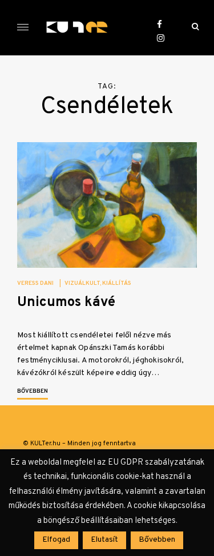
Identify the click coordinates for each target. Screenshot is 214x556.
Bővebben (32, 391)
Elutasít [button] (104, 540)
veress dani (35, 283)
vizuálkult (82, 283)
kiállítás (116, 283)
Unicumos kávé (66, 302)
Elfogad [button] (56, 540)
